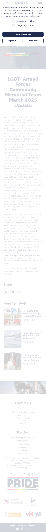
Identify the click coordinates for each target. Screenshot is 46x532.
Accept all (34, 41)
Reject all (12, 41)
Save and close (23, 34)
